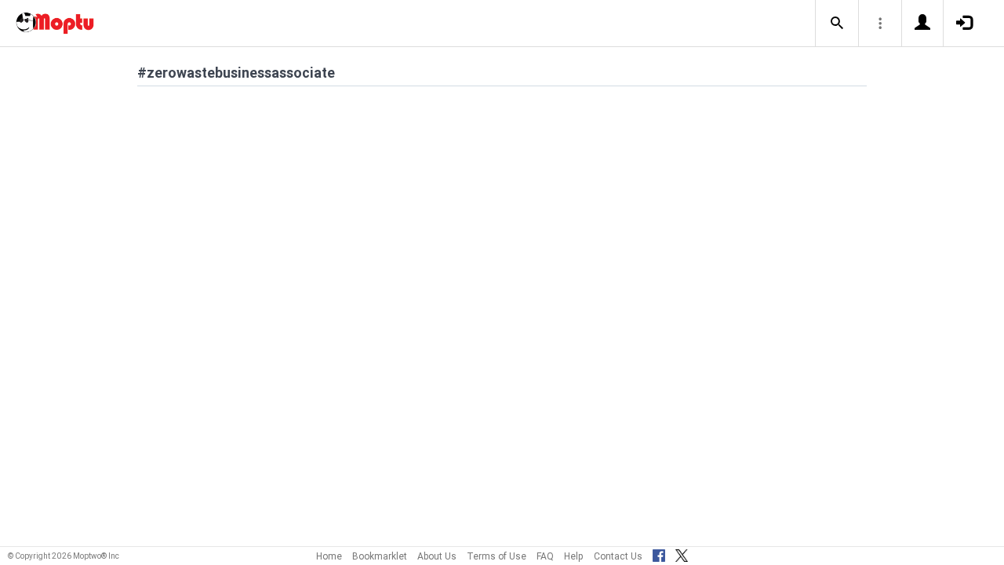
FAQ (545, 556)
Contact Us (618, 556)
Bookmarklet (379, 556)
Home (329, 556)
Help (574, 556)
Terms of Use (496, 556)
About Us (437, 556)
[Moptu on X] (681, 553)
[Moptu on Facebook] (659, 553)
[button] (837, 24)
